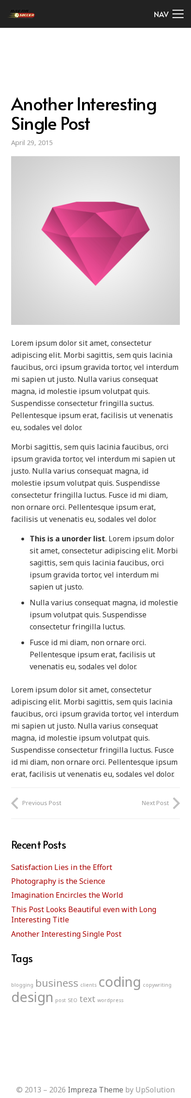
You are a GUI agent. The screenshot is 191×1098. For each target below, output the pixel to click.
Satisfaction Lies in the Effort (61, 867)
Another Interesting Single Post (66, 934)
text (87, 998)
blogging (22, 985)
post (60, 1000)
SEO (72, 1000)
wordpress (110, 1000)
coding (119, 981)
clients (88, 985)
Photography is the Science (58, 881)
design (32, 997)
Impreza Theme (95, 1090)
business (56, 983)
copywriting (157, 985)
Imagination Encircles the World (67, 895)
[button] (169, 13)
